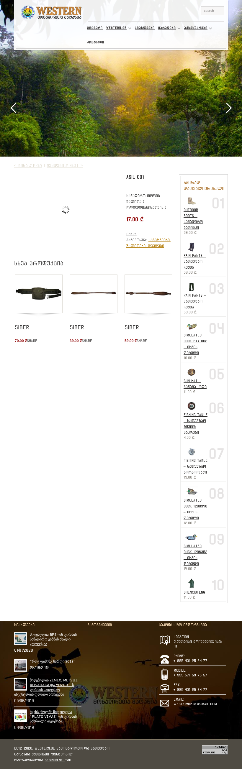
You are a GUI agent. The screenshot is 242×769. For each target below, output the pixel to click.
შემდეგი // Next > (65, 165)
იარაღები (166, 29)
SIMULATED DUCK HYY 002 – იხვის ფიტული (195, 344)
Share (131, 234)
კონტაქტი (95, 42)
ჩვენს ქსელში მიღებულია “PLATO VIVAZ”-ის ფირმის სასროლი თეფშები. (53, 716)
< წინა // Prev (28, 165)
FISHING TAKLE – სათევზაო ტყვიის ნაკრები (195, 423)
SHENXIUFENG (194, 592)
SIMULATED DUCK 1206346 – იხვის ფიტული (195, 509)
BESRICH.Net (55, 760)
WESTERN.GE (115, 29)
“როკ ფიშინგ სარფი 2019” (53, 661)
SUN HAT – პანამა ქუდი (195, 384)
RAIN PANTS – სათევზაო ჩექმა (195, 261)
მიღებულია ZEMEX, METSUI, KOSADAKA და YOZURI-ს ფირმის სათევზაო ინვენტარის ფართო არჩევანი (46, 687)
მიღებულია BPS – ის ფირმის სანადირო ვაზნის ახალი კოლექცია (53, 639)
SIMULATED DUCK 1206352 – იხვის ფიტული (195, 555)
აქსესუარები (194, 29)
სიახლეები (145, 27)
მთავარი (95, 27)
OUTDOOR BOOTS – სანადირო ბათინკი (193, 218)
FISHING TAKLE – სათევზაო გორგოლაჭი (195, 466)
